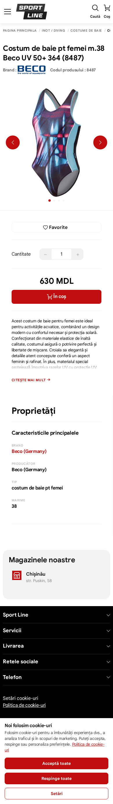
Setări (57, 793)
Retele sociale (20, 662)
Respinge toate (56, 778)
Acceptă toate (56, 763)
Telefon (12, 677)
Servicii (12, 631)
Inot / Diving (53, 30)
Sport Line (15, 615)
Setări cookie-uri (20, 698)
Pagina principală (20, 30)
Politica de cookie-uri (24, 705)
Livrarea (13, 646)
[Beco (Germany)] (31, 70)
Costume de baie (86, 30)
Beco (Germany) (29, 451)
